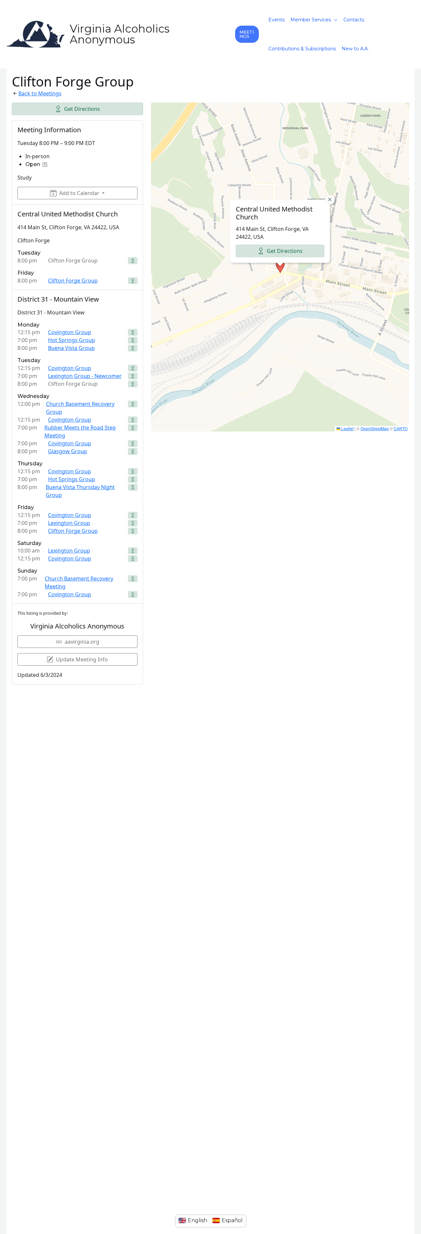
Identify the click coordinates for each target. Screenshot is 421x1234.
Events (276, 20)
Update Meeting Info (82, 659)
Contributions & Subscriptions (302, 49)
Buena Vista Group (71, 348)
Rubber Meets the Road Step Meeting (80, 431)
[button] (247, 34)
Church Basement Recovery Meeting (79, 582)
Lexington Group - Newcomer (85, 376)
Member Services (310, 20)
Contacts (353, 20)
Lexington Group (69, 523)
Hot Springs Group (71, 340)
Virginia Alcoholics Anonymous (119, 34)
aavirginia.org (82, 641)
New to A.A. (355, 49)
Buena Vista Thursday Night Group (80, 491)
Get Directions (82, 108)
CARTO (401, 428)
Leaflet (347, 428)
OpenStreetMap (374, 428)
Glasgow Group (67, 451)
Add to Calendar (79, 193)
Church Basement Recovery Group (80, 407)
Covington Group (69, 332)
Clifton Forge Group (73, 280)
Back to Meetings (40, 93)
